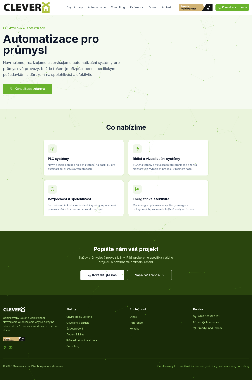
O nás (152, 7)
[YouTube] (11, 347)
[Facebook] (5, 347)
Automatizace (97, 7)
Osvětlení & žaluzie (77, 322)
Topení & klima (75, 334)
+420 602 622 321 (209, 316)
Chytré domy (75, 7)
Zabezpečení (74, 328)
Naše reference (147, 275)
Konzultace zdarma (234, 7)
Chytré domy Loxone (79, 316)
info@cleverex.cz (208, 322)
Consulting (118, 7)
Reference (137, 7)
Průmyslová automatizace (81, 340)
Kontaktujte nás (104, 275)
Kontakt (166, 7)
